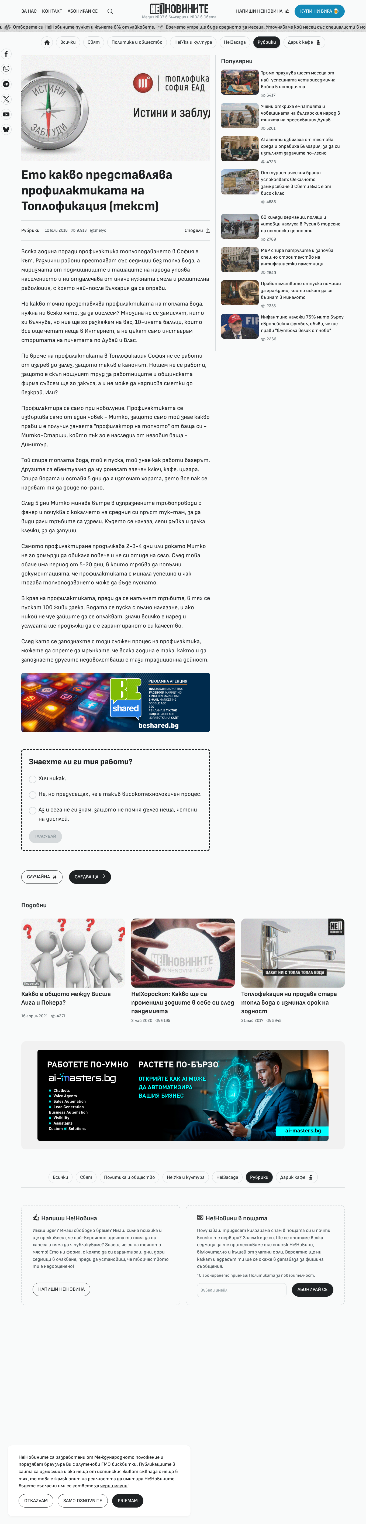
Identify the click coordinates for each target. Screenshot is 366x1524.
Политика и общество (137, 42)
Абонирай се (83, 11)
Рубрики (267, 42)
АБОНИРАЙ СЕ (313, 1289)
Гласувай (45, 836)
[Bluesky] (6, 129)
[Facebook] (6, 54)
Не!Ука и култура (193, 42)
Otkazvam (36, 1501)
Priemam (128, 1501)
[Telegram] (6, 84)
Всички (68, 42)
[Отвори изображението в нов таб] (115, 108)
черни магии (113, 1486)
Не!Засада (235, 42)
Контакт (52, 11)
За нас (29, 11)
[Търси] (108, 11)
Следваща (86, 877)
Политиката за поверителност (281, 1275)
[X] (6, 99)
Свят (94, 42)
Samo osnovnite (82, 1501)
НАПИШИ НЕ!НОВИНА (61, 1289)
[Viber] (6, 69)
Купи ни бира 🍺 (319, 11)
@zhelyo (98, 230)
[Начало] (47, 42)
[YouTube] (6, 114)
